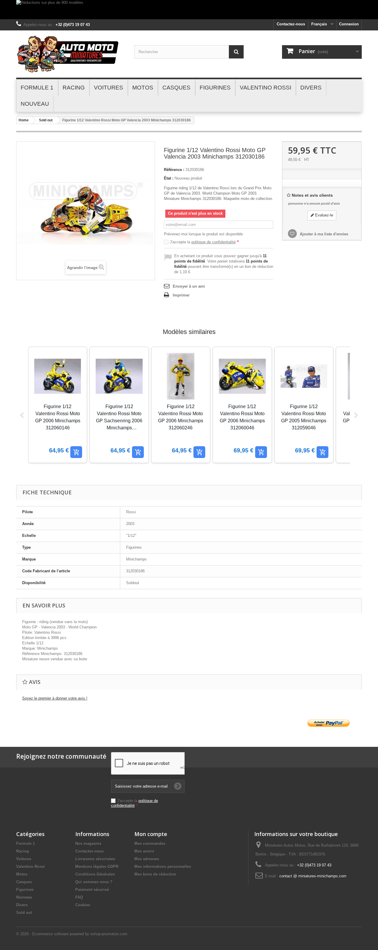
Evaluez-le (323, 215)
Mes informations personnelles (162, 866)
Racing (22, 851)
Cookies (82, 905)
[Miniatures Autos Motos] (71, 54)
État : (168, 178)
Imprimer (181, 295)
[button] (22, 415)
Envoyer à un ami (189, 286)
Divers (22, 905)
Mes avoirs (144, 851)
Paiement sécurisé (92, 889)
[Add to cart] (76, 452)
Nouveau (24, 897)
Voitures (23, 859)
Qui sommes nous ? (94, 882)
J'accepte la (204, 242)
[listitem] (57, 405)
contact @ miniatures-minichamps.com (312, 876)
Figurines (25, 889)
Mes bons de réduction (155, 874)
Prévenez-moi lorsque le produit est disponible (203, 234)
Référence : (174, 169)
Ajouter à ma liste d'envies (323, 234)
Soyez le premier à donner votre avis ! (54, 698)
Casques (24, 882)
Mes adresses (146, 859)
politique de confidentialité (213, 242)
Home (24, 120)
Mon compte (150, 833)
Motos (21, 874)
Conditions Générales (95, 874)
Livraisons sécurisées (95, 859)
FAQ (79, 897)
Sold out (46, 120)
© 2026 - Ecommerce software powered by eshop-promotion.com (71, 934)
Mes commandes (149, 843)
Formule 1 (25, 843)
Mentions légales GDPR (96, 866)
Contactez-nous (291, 24)
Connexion (349, 24)
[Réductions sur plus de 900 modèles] (189, 9)
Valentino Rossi (30, 866)
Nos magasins (88, 843)
